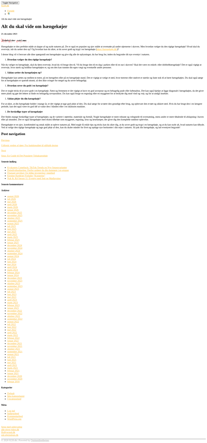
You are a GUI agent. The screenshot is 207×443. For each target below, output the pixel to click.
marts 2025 (12, 237)
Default (10, 393)
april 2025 (12, 234)
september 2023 (14, 286)
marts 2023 (12, 302)
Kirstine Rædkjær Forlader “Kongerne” (26, 175)
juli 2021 (11, 357)
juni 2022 (11, 327)
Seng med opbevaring (11, 427)
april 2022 (12, 332)
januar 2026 (13, 210)
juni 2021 (11, 360)
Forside (10, 11)
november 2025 (14, 215)
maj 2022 (11, 330)
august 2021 (13, 354)
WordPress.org (14, 419)
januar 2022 (13, 340)
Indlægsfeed (13, 413)
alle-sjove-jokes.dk (10, 429)
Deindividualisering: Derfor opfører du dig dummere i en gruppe (38, 170)
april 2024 (12, 267)
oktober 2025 (13, 218)
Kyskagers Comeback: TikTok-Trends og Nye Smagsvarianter (37, 167)
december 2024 (14, 245)
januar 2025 (13, 242)
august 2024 (13, 256)
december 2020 (14, 376)
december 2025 (14, 212)
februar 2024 (13, 272)
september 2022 (14, 319)
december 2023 (14, 278)
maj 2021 (11, 362)
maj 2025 (11, 231)
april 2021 (12, 365)
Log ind (11, 411)
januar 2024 (13, 275)
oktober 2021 (13, 349)
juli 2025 (11, 226)
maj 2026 (11, 201)
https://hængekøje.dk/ (107, 49)
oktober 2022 (13, 316)
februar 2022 (13, 338)
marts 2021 (12, 368)
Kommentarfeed (15, 416)
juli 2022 (11, 324)
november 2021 (14, 346)
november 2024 (14, 248)
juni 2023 (11, 294)
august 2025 (13, 223)
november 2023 (14, 280)
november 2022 (14, 313)
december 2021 (14, 343)
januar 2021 (13, 373)
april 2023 (12, 300)
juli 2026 (11, 199)
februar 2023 (13, 305)
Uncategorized (14, 399)
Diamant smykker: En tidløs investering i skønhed (31, 173)
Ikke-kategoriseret (15, 396)
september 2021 (14, 351)
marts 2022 (12, 335)
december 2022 (14, 310)
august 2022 (13, 321)
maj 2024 (11, 264)
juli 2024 (11, 259)
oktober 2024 (13, 251)
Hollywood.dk (8, 432)
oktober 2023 (13, 283)
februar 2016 (13, 381)
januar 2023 (13, 308)
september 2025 (14, 221)
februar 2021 (13, 370)
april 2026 (12, 204)
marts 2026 (12, 207)
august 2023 (13, 289)
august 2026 (13, 196)
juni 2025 (11, 229)
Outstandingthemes (40, 440)
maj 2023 (11, 297)
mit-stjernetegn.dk (9, 435)
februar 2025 (13, 240)
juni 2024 (11, 261)
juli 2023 (11, 291)
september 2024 (14, 253)
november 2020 (14, 379)
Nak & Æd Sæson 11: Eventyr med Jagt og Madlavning (34, 178)
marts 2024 (12, 270)
